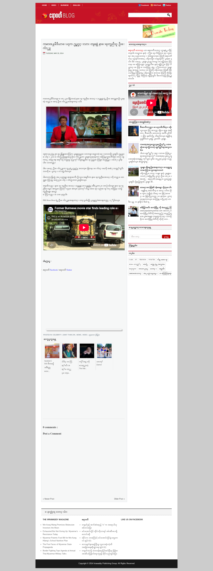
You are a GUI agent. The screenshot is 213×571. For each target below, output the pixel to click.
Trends (142, 260)
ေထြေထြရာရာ (165, 273)
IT (136, 260)
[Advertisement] (84, 78)
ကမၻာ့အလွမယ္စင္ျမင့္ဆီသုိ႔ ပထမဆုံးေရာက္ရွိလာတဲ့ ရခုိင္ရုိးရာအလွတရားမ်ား (157, 147)
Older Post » (119, 499)
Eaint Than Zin (69, 335)
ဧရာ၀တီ (50, 270)
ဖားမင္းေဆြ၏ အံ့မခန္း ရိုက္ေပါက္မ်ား (157, 187)
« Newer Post (48, 499)
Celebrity (57, 335)
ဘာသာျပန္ (143, 269)
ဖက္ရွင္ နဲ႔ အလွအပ (158, 264)
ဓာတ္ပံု (145, 264)
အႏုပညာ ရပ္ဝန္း (150, 273)
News (79, 335)
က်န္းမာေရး (162, 260)
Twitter (168, 5)
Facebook (145, 5)
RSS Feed (157, 5)
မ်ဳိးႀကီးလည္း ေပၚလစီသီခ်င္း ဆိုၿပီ (157, 127)
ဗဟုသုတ (132, 269)
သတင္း (153, 269)
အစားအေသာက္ (135, 273)
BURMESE (65, 5)
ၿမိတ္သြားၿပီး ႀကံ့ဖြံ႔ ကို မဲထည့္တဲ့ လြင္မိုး (157, 207)
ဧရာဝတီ (65, 270)
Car (131, 260)
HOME (44, 5)
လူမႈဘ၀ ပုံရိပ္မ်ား (94, 335)
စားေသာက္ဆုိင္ (135, 264)
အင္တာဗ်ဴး (162, 269)
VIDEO (53, 5)
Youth (152, 260)
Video (85, 335)
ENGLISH (76, 5)
